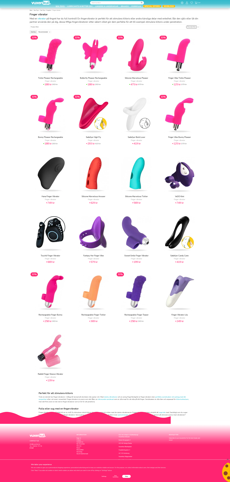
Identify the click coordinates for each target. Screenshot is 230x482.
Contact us (80, 442)
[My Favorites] (192, 2)
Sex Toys (60, 6)
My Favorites (81, 444)
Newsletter (80, 450)
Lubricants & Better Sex (80, 6)
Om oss (79, 446)
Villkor (79, 440)
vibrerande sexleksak (106, 399)
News (78, 448)
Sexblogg (169, 6)
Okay (126, 476)
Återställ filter (191, 27)
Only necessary (115, 476)
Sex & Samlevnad (82, 454)
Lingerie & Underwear (106, 6)
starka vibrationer (110, 397)
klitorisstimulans (182, 399)
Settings (104, 476)
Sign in (79, 438)
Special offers (152, 6)
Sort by (33, 32)
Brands (125, 6)
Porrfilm (136, 6)
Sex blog (79, 452)
